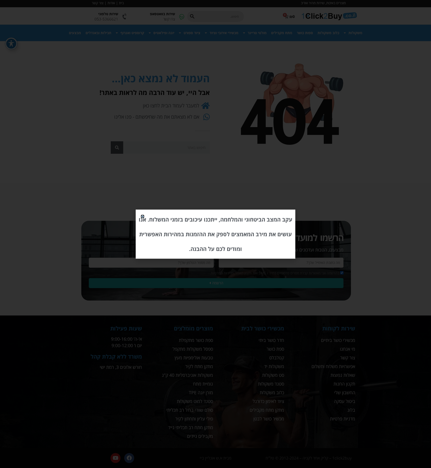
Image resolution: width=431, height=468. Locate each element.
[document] (215, 234)
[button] (142, 216)
